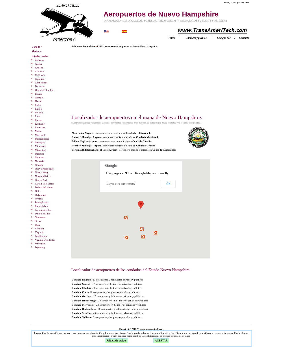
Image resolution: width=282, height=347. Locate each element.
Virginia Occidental (45, 239)
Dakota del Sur (42, 213)
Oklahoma (40, 195)
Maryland (40, 135)
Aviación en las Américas (84, 46)
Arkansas (39, 71)
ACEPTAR (161, 340)
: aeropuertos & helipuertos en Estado (127, 46)
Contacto (244, 37)
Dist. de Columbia (44, 90)
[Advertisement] (141, 81)
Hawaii (38, 101)
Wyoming (40, 247)
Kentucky (40, 123)
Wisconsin (40, 243)
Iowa (37, 116)
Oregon (39, 198)
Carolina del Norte (44, 183)
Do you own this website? (120, 183)
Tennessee (40, 217)
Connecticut (41, 82)
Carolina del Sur (43, 210)
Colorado (40, 79)
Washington (41, 236)
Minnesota (40, 146)
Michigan (40, 142)
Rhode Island (41, 206)
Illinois (38, 108)
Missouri (39, 153)
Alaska (38, 64)
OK (168, 184)
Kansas (38, 120)
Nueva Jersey (41, 172)
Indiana (39, 112)
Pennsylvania (41, 202)
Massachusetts (42, 138)
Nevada (39, 165)
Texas (38, 221)
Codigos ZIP (224, 37)
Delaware (40, 86)
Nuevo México (42, 176)
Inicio (172, 37)
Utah (37, 224)
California (40, 75)
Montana (39, 157)
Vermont (39, 228)
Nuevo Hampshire (44, 168)
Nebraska (40, 161)
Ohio (37, 191)
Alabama (39, 60)
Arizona (39, 67)
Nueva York (41, 180)
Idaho (38, 105)
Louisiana (40, 127)
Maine (38, 131)
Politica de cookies (116, 340)
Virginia (39, 232)
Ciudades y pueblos (196, 37)
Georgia (39, 97)
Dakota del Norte (43, 187)
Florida (38, 93)
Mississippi (40, 150)
